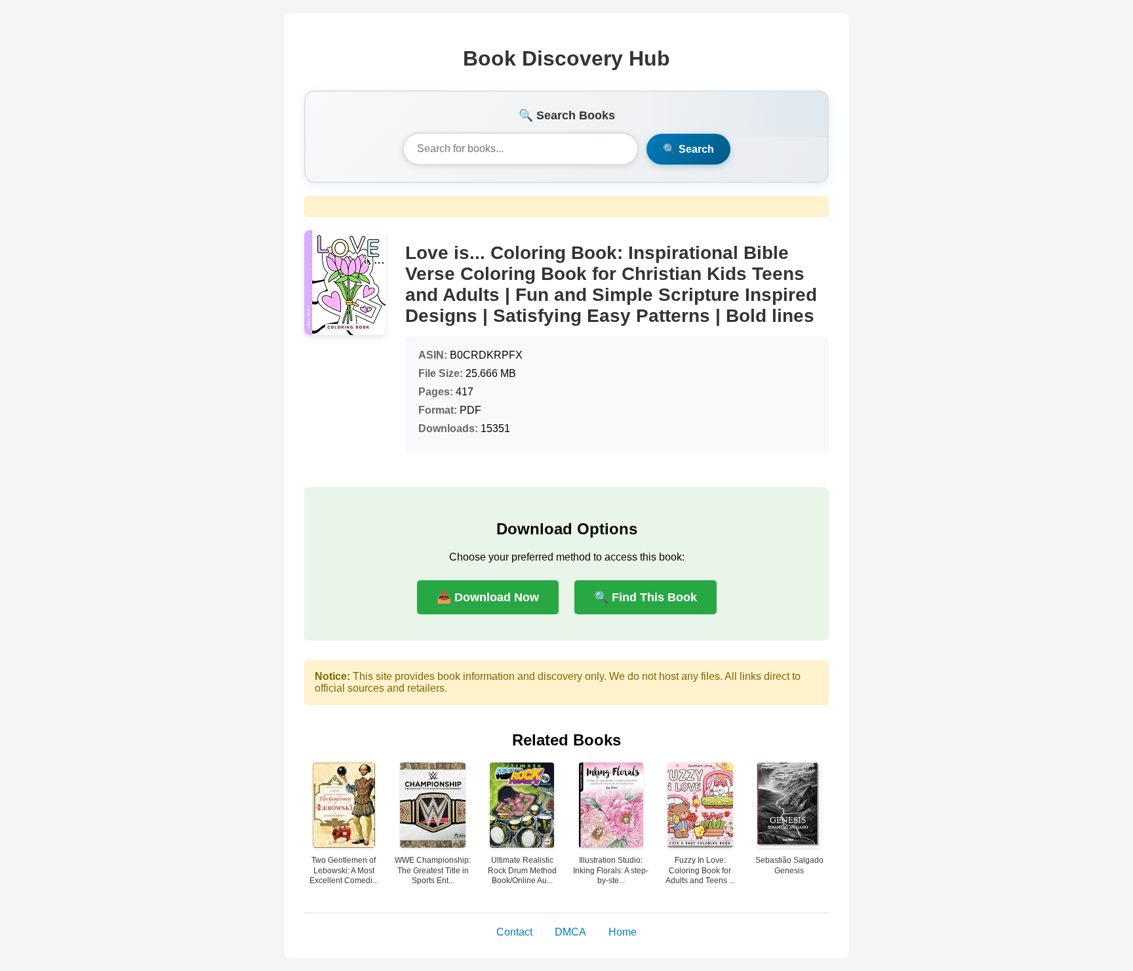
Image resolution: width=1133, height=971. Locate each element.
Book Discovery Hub (566, 58)
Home (622, 932)
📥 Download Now (488, 597)
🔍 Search (688, 149)
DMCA (570, 932)
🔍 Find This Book (645, 597)
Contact (514, 932)
